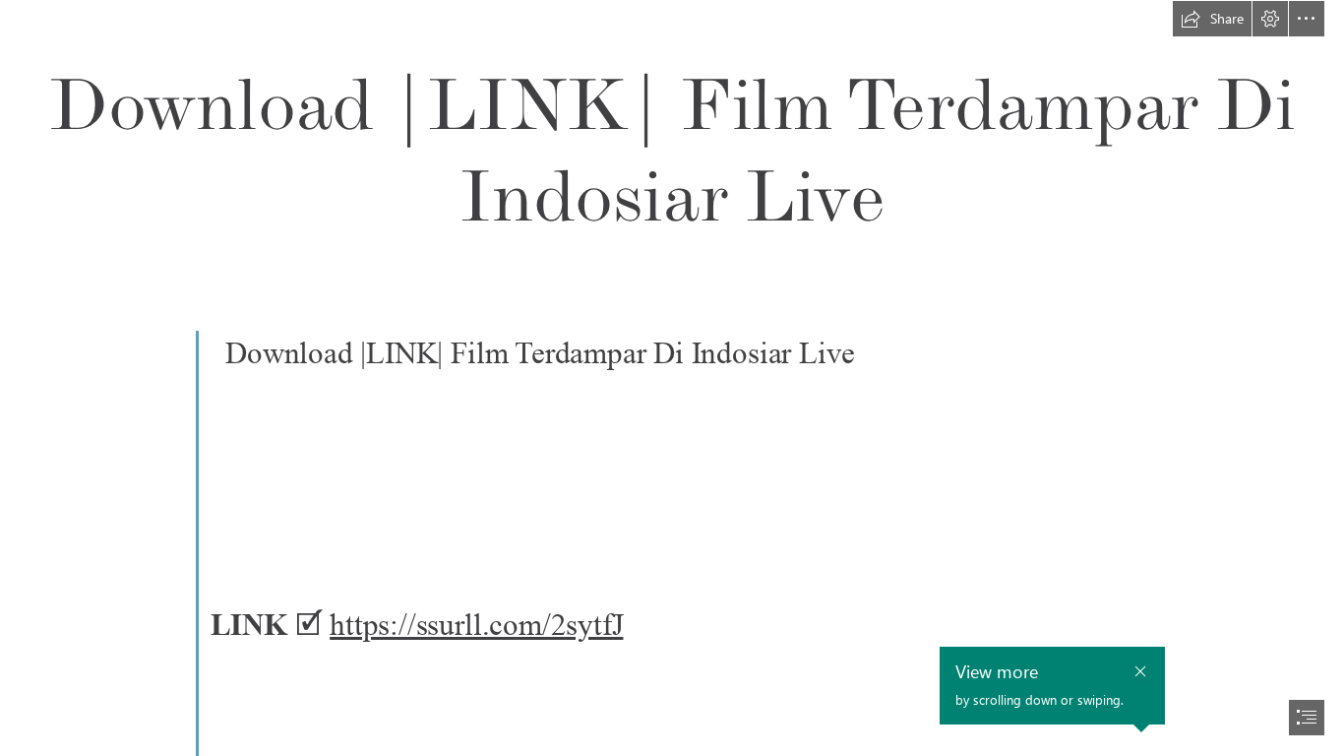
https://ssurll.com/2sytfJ (476, 624)
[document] (672, 378)
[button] (1212, 18)
